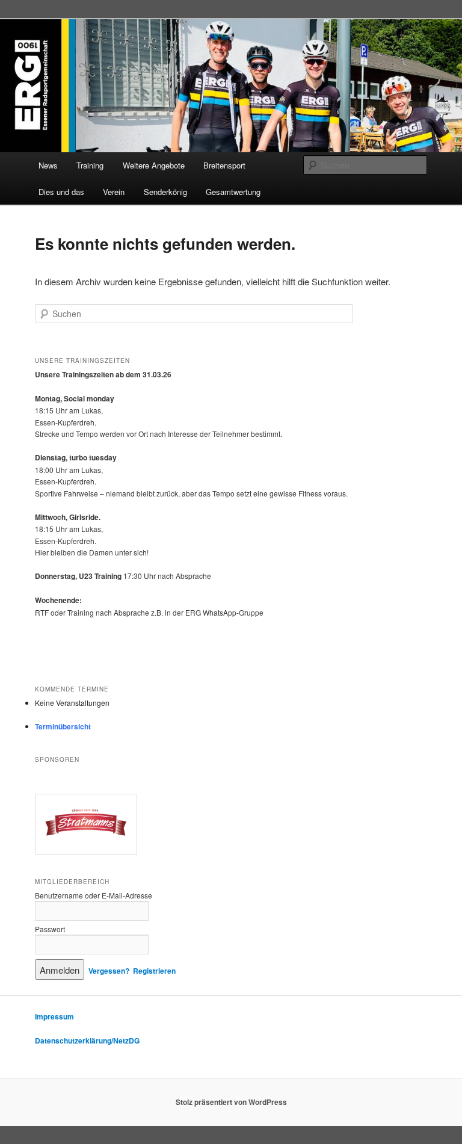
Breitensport (224, 165)
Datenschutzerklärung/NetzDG (87, 1040)
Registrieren (154, 970)
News (48, 165)
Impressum (54, 1016)
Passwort (50, 929)
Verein (114, 191)
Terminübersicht (63, 726)
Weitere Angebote (154, 165)
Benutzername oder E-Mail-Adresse (93, 895)
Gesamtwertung (233, 191)
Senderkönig (165, 191)
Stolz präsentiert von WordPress (231, 1101)
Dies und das (61, 191)
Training (89, 165)
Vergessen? (108, 970)
